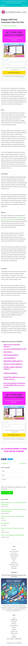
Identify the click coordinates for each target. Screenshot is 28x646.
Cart (26, 5)
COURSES (14, 629)
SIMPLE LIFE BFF (14, 633)
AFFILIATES (14, 568)
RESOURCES (14, 637)
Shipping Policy (14, 566)
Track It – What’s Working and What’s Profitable (12, 535)
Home (14, 618)
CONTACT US (14, 562)
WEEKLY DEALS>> (8, 352)
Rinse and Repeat (5, 523)
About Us (14, 549)
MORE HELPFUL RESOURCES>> (11, 355)
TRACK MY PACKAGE (14, 555)
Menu (4, 5)
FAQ (14, 560)
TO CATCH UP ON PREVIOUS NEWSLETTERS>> (15, 349)
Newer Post (22, 463)
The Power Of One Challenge (9, 26)
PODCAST (14, 627)
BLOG (14, 635)
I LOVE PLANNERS (18, 643)
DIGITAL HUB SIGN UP (14, 564)
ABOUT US (14, 623)
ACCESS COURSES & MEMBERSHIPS (14, 638)
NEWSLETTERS (14, 631)
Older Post (5, 463)
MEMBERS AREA (14, 620)
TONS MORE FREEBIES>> (10, 358)
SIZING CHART (14, 557)
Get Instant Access (14, 72)
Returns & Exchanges (14, 551)
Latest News (14, 572)
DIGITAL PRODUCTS (14, 625)
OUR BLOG (14, 559)
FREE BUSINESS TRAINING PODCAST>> (13, 361)
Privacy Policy (21, 76)
